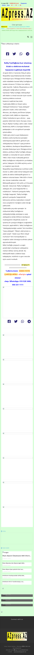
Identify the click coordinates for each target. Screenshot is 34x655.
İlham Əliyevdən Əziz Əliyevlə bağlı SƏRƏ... (13, 563)
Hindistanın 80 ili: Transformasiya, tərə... (13, 581)
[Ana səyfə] (17, 14)
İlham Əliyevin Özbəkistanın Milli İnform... (16, 556)
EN (16, 5)
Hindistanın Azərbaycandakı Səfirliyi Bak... (13, 575)
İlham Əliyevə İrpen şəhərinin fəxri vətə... (13, 569)
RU (20, 5)
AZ (12, 5)
